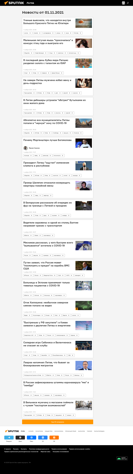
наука (67, 33)
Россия (26, 255)
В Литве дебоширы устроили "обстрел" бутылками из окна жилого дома (54, 102)
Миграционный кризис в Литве (32, 375)
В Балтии (26, 235)
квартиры (46, 195)
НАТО (67, 275)
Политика (39, 431)
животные (60, 53)
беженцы (76, 375)
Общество (27, 53)
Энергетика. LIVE (28, 335)
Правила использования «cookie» (79, 449)
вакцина (66, 133)
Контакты (24, 449)
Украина (73, 335)
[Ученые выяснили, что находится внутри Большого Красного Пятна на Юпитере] (83, 23)
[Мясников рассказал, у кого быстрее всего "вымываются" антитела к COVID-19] (83, 245)
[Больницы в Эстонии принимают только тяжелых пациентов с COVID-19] (83, 285)
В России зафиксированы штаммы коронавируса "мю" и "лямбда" (56, 384)
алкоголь (58, 113)
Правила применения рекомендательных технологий (21, 451)
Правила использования (59, 449)
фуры (45, 215)
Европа (65, 315)
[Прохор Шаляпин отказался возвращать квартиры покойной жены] (83, 185)
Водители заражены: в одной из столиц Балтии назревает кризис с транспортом (50, 224)
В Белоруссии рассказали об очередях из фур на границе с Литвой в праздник (47, 204)
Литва (34, 73)
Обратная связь (45, 451)
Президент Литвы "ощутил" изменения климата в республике (46, 164)
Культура (26, 155)
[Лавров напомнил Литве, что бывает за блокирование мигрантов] (83, 365)
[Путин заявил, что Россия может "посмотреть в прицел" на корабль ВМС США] (83, 265)
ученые (58, 33)
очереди (64, 215)
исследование (47, 33)
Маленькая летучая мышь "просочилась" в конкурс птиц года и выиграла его (48, 42)
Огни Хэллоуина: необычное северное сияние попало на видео (45, 304)
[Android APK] (122, 458)
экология (55, 175)
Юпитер (76, 33)
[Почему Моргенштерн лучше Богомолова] (83, 143)
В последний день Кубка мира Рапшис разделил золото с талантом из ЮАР (45, 62)
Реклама (15, 449)
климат (65, 175)
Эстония (36, 295)
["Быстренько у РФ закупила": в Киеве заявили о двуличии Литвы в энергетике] (83, 325)
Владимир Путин (48, 275)
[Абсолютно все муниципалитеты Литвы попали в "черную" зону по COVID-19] (83, 123)
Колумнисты (57, 155)
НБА (69, 355)
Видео (26, 315)
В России (26, 275)
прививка (45, 255)
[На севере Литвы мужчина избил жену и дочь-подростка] (83, 83)
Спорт (26, 73)
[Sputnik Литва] (15, 5)
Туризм (89, 431)
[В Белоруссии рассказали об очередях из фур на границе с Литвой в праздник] (83, 205)
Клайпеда (55, 133)
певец (36, 155)
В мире (47, 315)
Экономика (58, 431)
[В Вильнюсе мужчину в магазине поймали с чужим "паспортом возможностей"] (83, 405)
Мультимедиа (36, 315)
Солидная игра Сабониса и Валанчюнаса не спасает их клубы (47, 344)
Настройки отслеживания (61, 451)
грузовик (54, 215)
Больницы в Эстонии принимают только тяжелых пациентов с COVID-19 (46, 284)
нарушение (59, 415)
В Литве (39, 93)
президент (78, 275)
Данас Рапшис (56, 73)
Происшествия (28, 93)
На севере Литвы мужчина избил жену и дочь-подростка (47, 82)
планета (36, 33)
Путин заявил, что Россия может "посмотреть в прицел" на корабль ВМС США (46, 265)
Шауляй (65, 93)
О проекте (7, 449)
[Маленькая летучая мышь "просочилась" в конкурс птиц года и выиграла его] (83, 43)
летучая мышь (72, 53)
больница (47, 295)
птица (50, 53)
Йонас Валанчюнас (58, 355)
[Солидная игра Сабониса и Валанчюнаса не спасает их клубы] (83, 345)
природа (75, 175)
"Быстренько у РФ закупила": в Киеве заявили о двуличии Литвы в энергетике (46, 324)
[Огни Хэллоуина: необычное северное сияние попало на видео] (83, 305)
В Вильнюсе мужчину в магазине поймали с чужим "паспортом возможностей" (48, 404)
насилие (75, 93)
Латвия (36, 235)
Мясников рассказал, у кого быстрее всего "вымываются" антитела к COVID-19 (48, 244)
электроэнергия (61, 335)
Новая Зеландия (39, 53)
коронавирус (47, 235)
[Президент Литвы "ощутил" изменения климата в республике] (83, 165)
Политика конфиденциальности (39, 449)
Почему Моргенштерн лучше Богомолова (47, 140)
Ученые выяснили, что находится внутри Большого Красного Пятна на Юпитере (47, 22)
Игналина (76, 133)
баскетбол (44, 355)
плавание (44, 73)
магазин (69, 415)
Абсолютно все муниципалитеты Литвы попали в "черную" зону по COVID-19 (46, 121)
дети (57, 93)
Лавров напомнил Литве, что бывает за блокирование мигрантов (46, 364)
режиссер (45, 155)
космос (26, 33)
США (59, 275)
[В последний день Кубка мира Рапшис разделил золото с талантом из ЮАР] (83, 63)
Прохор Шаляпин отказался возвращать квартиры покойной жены (46, 184)
